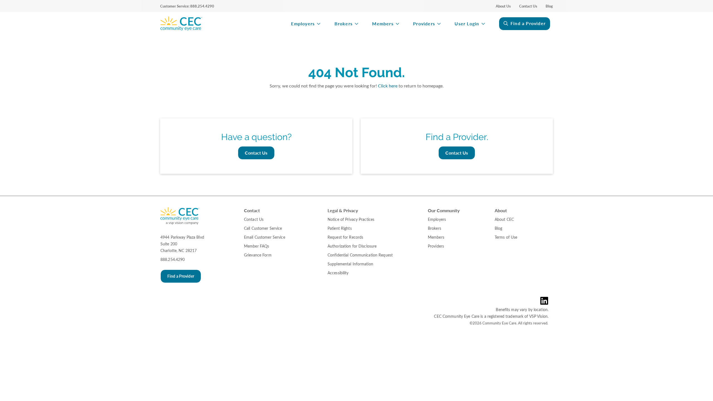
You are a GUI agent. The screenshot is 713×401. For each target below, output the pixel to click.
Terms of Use (506, 237)
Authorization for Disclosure (352, 246)
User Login (467, 23)
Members (382, 23)
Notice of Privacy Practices (351, 219)
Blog (549, 6)
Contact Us (528, 6)
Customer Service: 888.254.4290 (187, 6)
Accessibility (338, 272)
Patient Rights (340, 228)
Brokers (343, 23)
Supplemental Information (350, 263)
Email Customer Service (264, 237)
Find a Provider (528, 23)
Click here (387, 86)
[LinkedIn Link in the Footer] (545, 300)
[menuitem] (220, 23)
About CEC (504, 219)
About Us (503, 6)
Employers (303, 23)
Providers (424, 23)
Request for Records (345, 237)
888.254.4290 (172, 259)
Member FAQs (256, 246)
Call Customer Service (263, 228)
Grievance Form (258, 255)
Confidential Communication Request (360, 255)
